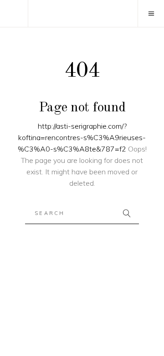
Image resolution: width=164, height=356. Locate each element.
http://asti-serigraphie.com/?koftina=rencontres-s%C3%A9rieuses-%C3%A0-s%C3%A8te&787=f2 (82, 137)
